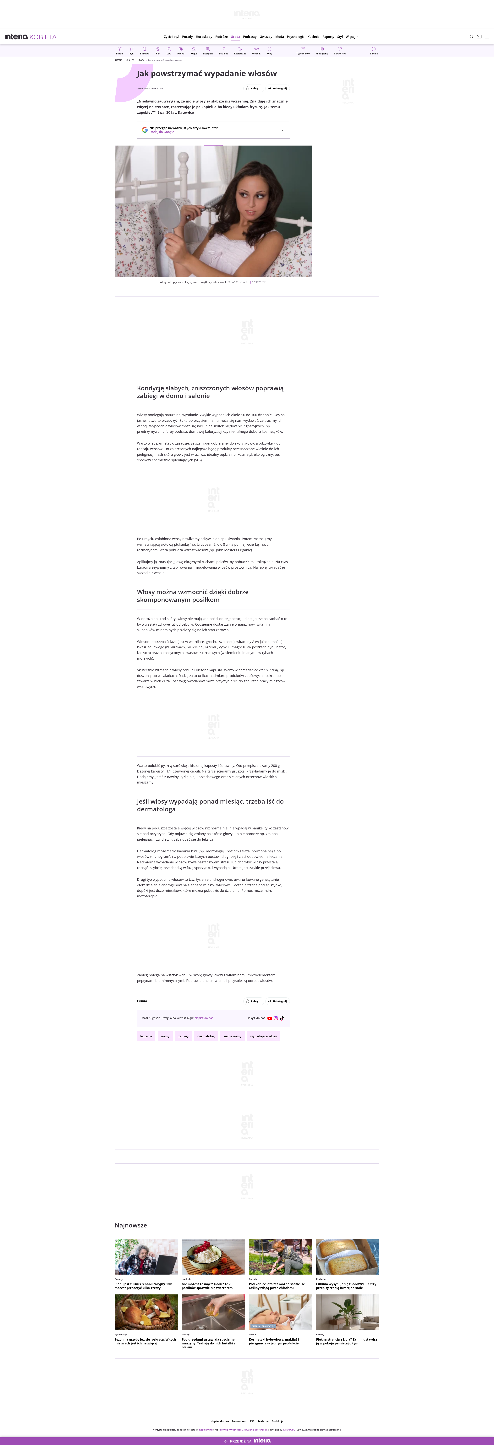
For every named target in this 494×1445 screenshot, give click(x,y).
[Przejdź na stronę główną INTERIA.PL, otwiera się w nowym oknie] (16, 37)
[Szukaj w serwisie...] (471, 36)
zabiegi (183, 1036)
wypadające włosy (263, 1036)
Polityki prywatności (230, 1429)
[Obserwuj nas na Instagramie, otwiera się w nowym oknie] (276, 1018)
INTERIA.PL (289, 1429)
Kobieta (130, 60)
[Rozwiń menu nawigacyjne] (487, 36)
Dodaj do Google (182, 132)
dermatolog (206, 1036)
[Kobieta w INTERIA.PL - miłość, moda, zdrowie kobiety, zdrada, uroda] (43, 37)
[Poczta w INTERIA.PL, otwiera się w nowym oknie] (479, 36)
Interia (118, 60)
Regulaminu (206, 1429)
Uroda (141, 60)
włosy (165, 1036)
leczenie (146, 1036)
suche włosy (232, 1036)
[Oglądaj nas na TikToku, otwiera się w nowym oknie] (282, 1018)
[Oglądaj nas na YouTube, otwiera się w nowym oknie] (270, 1018)
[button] (204, 36)
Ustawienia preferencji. (254, 1429)
